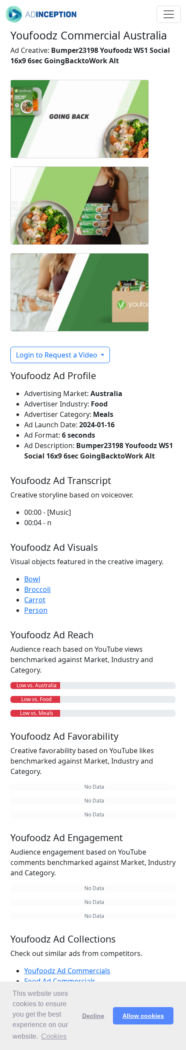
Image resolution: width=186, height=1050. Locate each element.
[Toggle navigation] (169, 14)
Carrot (34, 600)
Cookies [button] (54, 1036)
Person (36, 610)
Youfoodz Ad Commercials (67, 970)
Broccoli (37, 589)
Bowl (32, 579)
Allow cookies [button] (143, 1015)
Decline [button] (93, 1015)
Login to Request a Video (57, 355)
